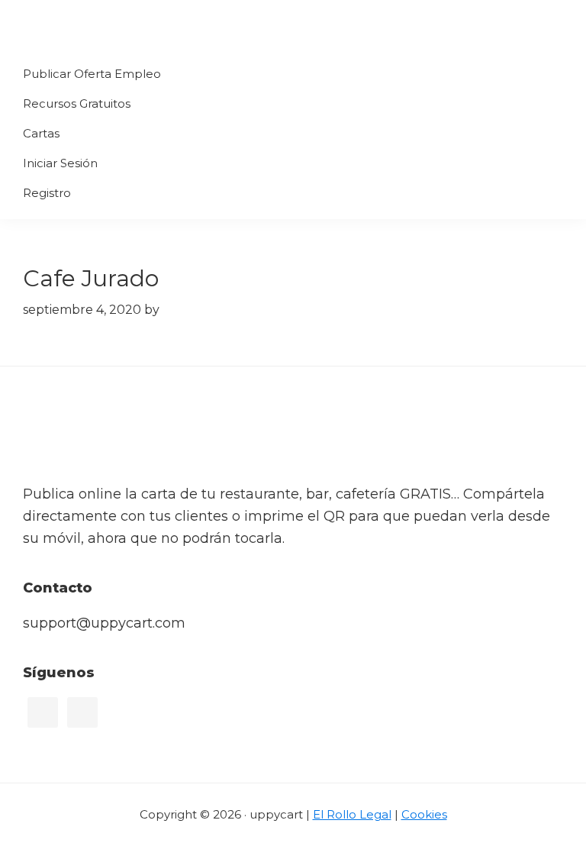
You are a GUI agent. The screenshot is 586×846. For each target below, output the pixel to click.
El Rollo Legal (352, 814)
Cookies (424, 814)
